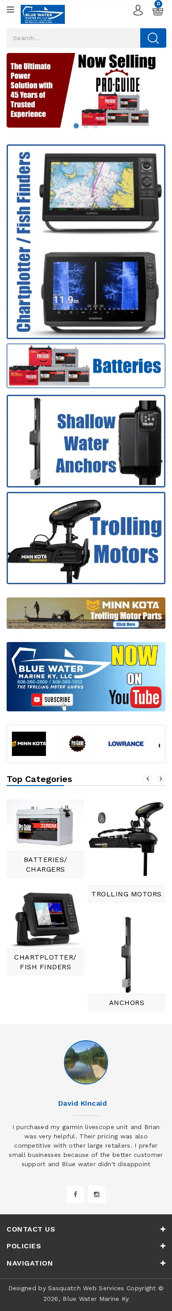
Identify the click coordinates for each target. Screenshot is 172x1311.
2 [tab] (86, 125)
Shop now (148, 72)
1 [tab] (76, 125)
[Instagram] (96, 1194)
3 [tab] (95, 125)
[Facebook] (75, 1194)
